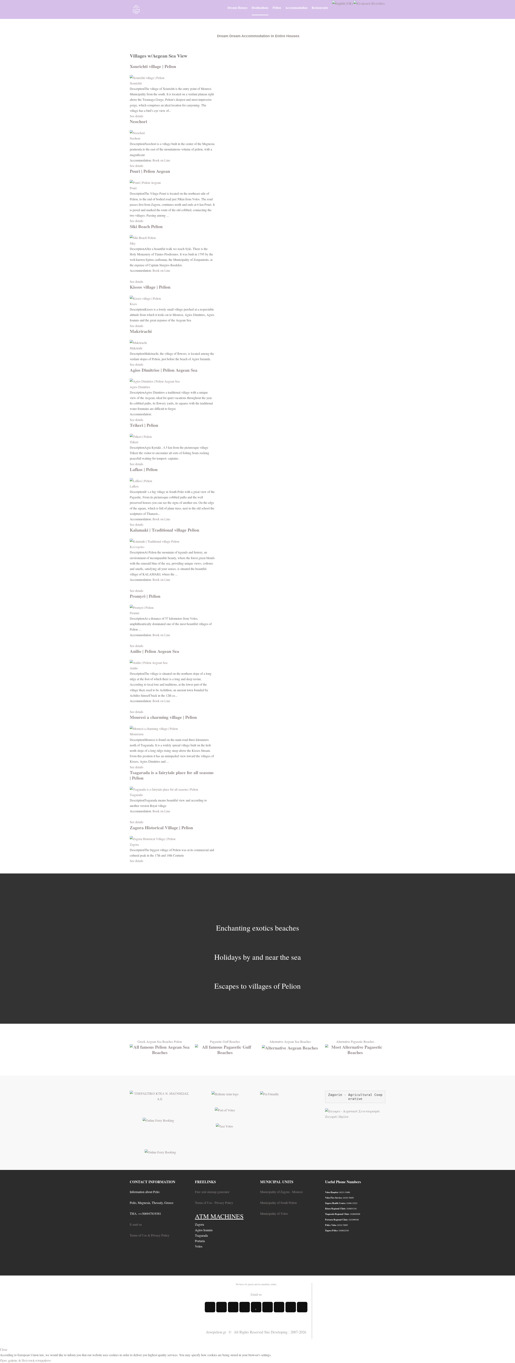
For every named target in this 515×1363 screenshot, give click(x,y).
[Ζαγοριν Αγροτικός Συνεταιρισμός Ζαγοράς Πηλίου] (355, 1113)
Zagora (134, 844)
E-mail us (136, 1224)
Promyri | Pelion (145, 596)
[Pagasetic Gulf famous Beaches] (225, 1049)
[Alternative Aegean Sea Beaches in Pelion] (290, 1047)
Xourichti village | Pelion (153, 66)
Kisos (133, 304)
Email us (256, 1294)
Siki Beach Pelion (146, 226)
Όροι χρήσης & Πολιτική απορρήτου (25, 1360)
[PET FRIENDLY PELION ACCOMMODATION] (269, 1093)
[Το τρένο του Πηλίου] (225, 1093)
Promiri (134, 613)
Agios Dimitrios (140, 387)
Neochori (138, 121)
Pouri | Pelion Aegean (150, 171)
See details (136, 116)
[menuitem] (237, 7)
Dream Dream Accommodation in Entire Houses (258, 36)
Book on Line (161, 160)
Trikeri (134, 442)
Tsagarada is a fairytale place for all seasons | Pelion (172, 775)
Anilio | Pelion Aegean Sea (154, 651)
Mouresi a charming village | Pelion (163, 717)
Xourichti (136, 83)
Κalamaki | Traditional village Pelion (164, 530)
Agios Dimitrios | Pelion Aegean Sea (163, 370)
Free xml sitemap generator (212, 1192)
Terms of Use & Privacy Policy (149, 1235)
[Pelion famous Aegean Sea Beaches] (160, 1049)
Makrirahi (136, 348)
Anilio (134, 668)
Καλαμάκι (137, 547)
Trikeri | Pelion (144, 425)
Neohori (135, 138)
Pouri (133, 188)
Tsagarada (136, 795)
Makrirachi (141, 331)
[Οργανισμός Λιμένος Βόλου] (225, 1109)
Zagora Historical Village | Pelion (161, 827)
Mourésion (136, 734)
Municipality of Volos (274, 1213)
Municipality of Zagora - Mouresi (281, 1192)
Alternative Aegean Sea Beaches (290, 1041)
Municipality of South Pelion (278, 1202)
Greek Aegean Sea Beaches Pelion (160, 1041)
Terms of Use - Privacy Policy (214, 1202)
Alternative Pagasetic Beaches (355, 1041)
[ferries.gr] (160, 1151)
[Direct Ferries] (158, 1120)
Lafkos (134, 486)
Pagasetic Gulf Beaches (225, 1041)
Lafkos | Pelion (144, 469)
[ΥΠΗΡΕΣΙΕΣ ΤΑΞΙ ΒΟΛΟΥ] (224, 1125)
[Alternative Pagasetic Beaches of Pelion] (355, 1049)
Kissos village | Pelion (150, 287)
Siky (133, 243)
